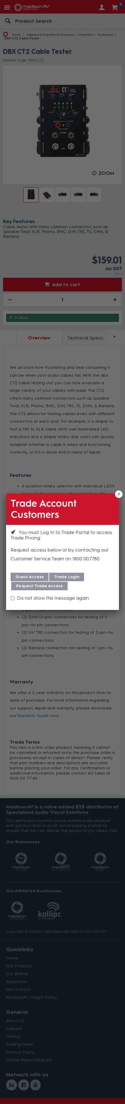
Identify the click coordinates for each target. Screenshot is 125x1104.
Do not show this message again (53, 598)
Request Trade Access (39, 585)
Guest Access (29, 576)
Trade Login (66, 576)
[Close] (119, 494)
